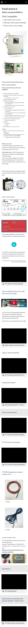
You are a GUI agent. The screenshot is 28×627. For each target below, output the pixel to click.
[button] (2, 2)
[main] (14, 17)
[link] (14, 276)
